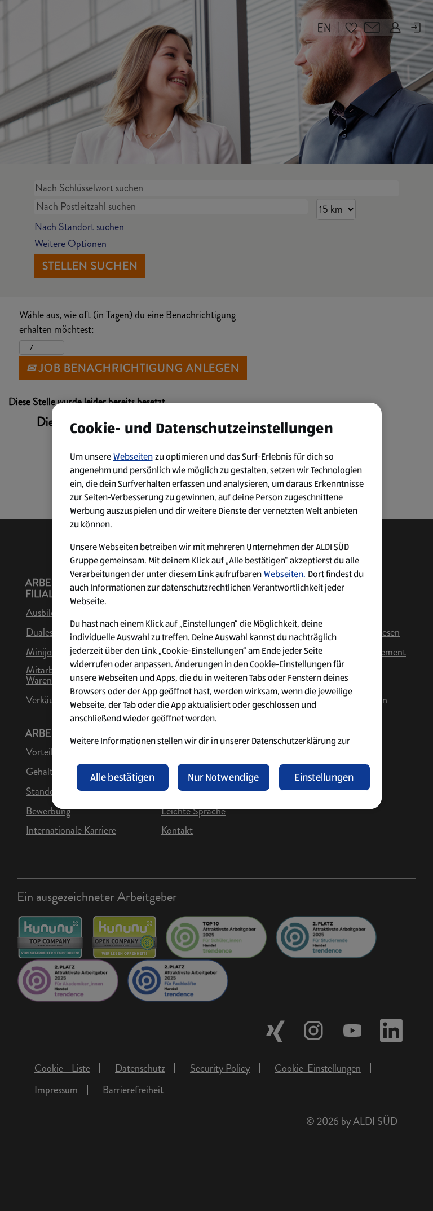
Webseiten (133, 456)
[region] (217, 606)
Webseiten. (285, 573)
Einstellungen (324, 777)
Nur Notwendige (223, 777)
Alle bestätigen (122, 777)
